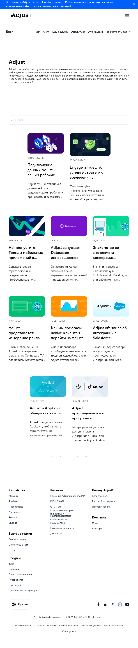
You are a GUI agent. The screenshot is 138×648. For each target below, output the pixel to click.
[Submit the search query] (12, 120)
